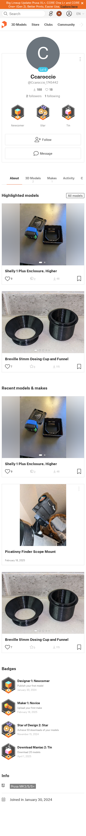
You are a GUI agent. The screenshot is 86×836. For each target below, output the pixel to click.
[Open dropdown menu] (80, 57)
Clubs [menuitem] (48, 24)
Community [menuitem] (66, 24)
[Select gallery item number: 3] (43, 350)
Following (52, 96)
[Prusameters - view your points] (59, 13)
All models (75, 195)
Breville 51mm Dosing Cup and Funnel (36, 359)
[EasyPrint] (51, 13)
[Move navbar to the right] (82, 24)
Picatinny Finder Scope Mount (30, 552)
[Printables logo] (4, 24)
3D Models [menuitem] (19, 24)
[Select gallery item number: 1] (40, 262)
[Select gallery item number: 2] (45, 262)
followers (34, 96)
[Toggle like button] (7, 278)
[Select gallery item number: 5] (49, 350)
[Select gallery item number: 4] (46, 350)
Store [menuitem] (35, 24)
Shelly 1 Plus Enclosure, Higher (31, 271)
